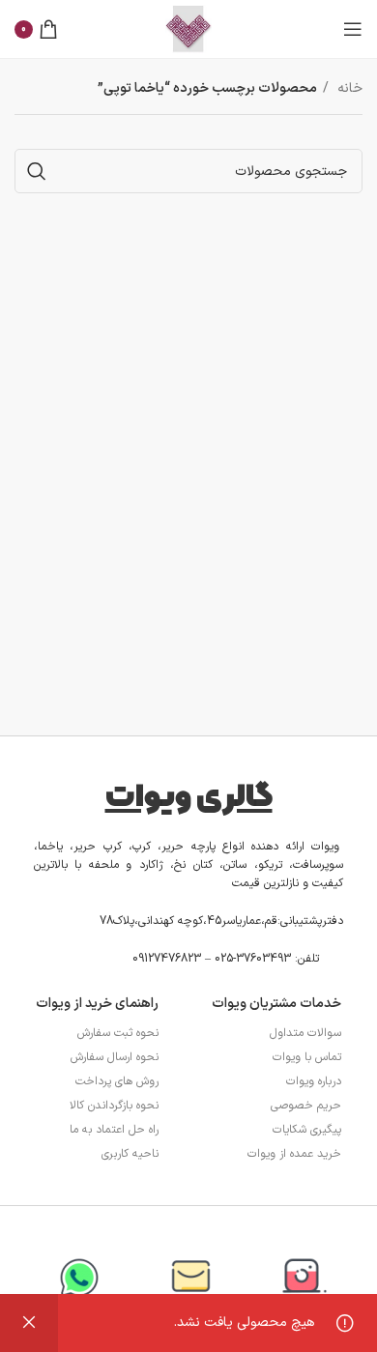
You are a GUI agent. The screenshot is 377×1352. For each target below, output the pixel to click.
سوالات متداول (305, 1033)
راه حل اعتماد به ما (114, 1129)
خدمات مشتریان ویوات (276, 1003)
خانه (348, 88)
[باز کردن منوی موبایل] (353, 29)
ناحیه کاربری (130, 1154)
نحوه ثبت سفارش (118, 1033)
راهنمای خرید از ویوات (97, 1003)
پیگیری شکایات (307, 1129)
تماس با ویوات (307, 1057)
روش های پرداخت (117, 1081)
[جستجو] (36, 171)
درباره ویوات (313, 1081)
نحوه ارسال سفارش (115, 1057)
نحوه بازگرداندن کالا (114, 1105)
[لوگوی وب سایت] (188, 28)
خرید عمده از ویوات (294, 1154)
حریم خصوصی (306, 1105)
